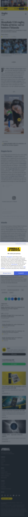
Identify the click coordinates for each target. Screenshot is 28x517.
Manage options (7, 273)
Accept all (21, 273)
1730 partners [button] (9, 256)
